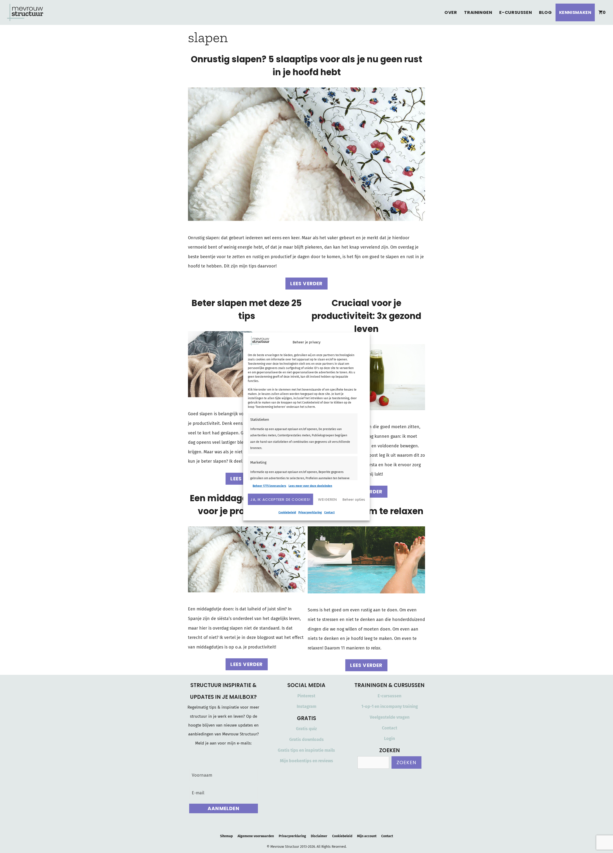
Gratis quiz (306, 728)
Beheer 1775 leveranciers (269, 486)
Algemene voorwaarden (256, 836)
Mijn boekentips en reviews (306, 760)
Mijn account (366, 836)
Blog (545, 12)
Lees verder (306, 283)
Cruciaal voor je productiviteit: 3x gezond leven (366, 316)
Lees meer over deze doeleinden (310, 486)
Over (450, 12)
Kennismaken (575, 12)
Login (389, 738)
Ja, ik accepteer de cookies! (280, 499)
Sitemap (226, 836)
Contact (329, 512)
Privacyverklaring (310, 512)
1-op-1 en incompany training (389, 706)
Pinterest (306, 696)
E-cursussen (515, 12)
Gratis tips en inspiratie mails (306, 750)
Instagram (306, 706)
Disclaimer (319, 836)
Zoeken (406, 762)
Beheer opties (353, 499)
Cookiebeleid (287, 512)
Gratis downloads (306, 739)
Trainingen (478, 12)
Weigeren (327, 499)
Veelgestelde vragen (389, 717)
